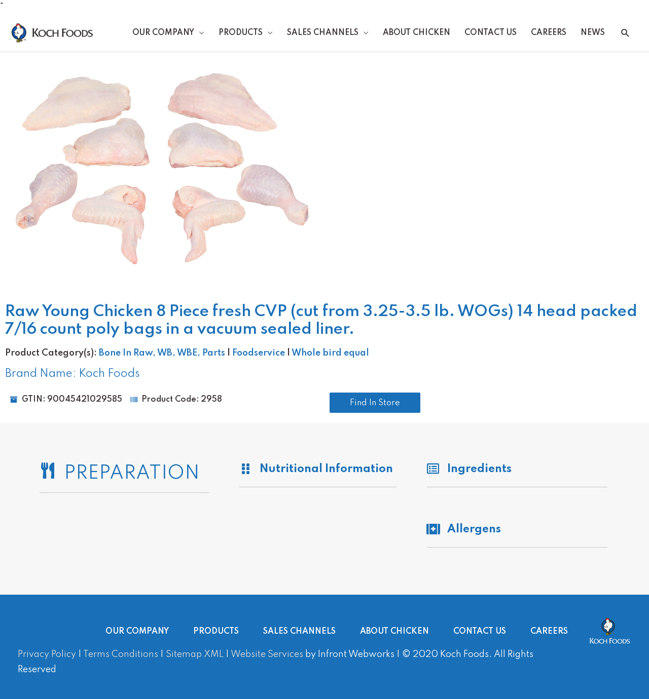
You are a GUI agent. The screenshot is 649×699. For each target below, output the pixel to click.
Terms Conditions (120, 654)
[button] (625, 33)
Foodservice (258, 353)
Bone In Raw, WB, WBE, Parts (162, 353)
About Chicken (416, 33)
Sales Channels (322, 33)
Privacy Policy (47, 654)
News (593, 33)
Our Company (163, 33)
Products (241, 33)
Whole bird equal (330, 353)
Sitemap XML (195, 654)
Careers (548, 33)
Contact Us (490, 33)
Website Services (267, 654)
